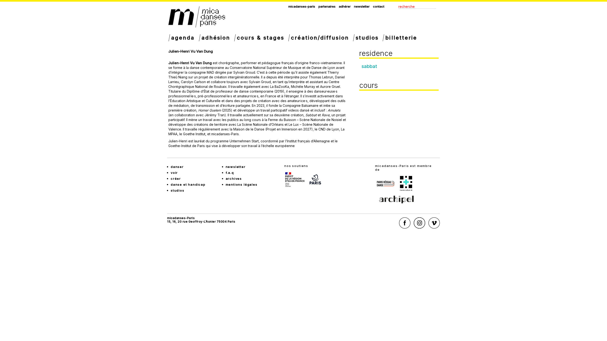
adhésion (216, 38)
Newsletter (362, 6)
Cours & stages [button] (260, 38)
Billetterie (401, 38)
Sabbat (369, 66)
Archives (234, 178)
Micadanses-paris (301, 6)
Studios (367, 38)
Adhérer (345, 6)
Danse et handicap (188, 184)
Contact (378, 6)
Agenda (183, 38)
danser (177, 167)
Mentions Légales (242, 184)
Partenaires (327, 6)
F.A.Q (230, 173)
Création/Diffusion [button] (320, 38)
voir (174, 173)
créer (176, 178)
